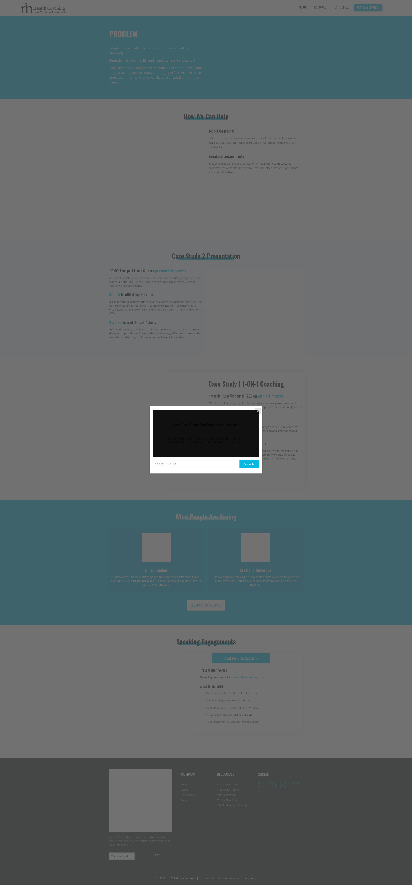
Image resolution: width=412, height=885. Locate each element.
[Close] (258, 411)
